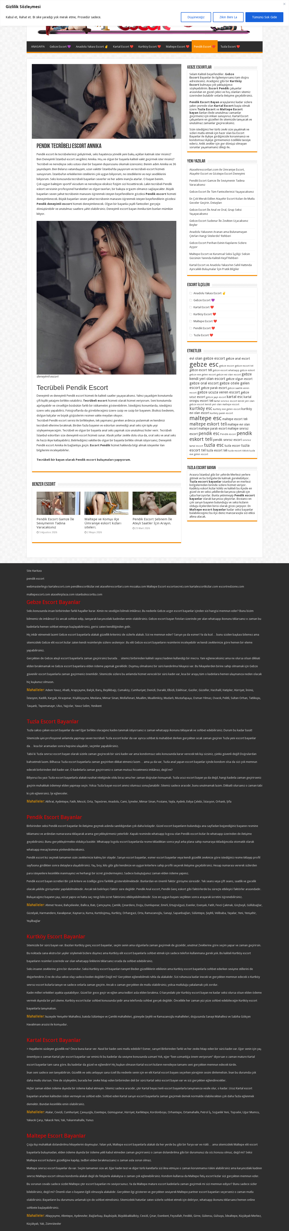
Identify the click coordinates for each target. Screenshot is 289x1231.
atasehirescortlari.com (114, 586)
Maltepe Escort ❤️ (177, 46)
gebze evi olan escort (229, 374)
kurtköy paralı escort (221, 413)
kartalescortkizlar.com (204, 586)
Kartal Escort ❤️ (123, 46)
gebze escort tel (244, 365)
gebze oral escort (204, 383)
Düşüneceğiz (196, 17)
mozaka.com (138, 586)
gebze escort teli (200, 370)
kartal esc (235, 396)
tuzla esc (214, 445)
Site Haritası (34, 570)
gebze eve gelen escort (202, 374)
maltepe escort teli (234, 419)
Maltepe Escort (156, 586)
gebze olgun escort (239, 379)
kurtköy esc (200, 408)
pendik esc (208, 433)
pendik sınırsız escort (227, 440)
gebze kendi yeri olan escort (220, 376)
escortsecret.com (178, 586)
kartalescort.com (59, 586)
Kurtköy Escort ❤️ (149, 46)
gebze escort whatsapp (226, 370)
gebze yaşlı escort (216, 397)
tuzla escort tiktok (238, 450)
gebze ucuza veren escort (218, 392)
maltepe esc (205, 418)
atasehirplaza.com (63, 594)
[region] (144, 13)
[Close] (284, 4)
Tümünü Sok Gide (264, 17)
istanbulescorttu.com (88, 594)
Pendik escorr (228, 434)
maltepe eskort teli (208, 424)
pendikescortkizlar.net (85, 586)
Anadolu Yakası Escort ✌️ (92, 46)
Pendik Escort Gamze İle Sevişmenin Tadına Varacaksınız (55, 523)
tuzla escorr (232, 445)
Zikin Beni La (228, 17)
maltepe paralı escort (212, 428)
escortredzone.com (231, 586)
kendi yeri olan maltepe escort (222, 404)
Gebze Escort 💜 (60, 46)
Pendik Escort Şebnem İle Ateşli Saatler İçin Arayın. (152, 521)
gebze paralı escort (214, 388)
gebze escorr (226, 365)
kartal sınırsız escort (225, 401)
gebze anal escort (238, 358)
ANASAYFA (38, 46)
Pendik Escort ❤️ (204, 46)
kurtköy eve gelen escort (227, 409)
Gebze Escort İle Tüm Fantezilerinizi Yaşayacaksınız (221, 191)
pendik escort (35, 578)
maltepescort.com (38, 594)
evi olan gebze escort (207, 358)
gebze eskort (247, 370)
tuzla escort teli (216, 450)
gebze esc (204, 364)
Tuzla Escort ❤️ (230, 46)
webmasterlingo (37, 586)
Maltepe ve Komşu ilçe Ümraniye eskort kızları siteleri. (102, 523)
